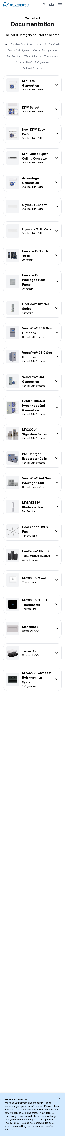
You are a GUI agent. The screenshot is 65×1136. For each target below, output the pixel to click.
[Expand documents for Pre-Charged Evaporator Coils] (33, 458)
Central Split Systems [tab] (19, 50)
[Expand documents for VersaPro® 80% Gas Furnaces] (33, 332)
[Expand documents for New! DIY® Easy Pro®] (33, 133)
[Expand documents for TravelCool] (33, 653)
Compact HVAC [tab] (24, 62)
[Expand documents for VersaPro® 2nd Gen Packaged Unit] (33, 482)
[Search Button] (44, 5)
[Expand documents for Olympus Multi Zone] (33, 231)
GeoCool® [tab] (54, 44)
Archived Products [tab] (32, 68)
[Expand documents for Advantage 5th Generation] (33, 182)
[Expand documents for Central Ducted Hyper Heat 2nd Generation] (33, 407)
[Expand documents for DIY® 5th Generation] (33, 85)
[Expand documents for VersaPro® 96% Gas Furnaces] (33, 356)
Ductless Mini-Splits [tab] (21, 44)
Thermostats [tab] (51, 56)
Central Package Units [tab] (45, 50)
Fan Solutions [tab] (14, 56)
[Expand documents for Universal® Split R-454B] (33, 255)
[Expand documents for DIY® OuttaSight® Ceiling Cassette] (33, 158)
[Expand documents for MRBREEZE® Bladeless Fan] (33, 506)
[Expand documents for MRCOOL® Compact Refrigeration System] (33, 679)
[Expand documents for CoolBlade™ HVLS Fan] (33, 531)
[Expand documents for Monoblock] (33, 628)
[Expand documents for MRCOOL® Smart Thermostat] (33, 604)
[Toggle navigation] (59, 4)
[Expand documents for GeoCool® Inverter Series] (33, 308)
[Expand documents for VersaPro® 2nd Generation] (33, 381)
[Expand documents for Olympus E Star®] (33, 206)
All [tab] (6, 44)
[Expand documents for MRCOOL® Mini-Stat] (33, 580)
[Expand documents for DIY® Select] (33, 109)
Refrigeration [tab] (42, 62)
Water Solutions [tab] (33, 56)
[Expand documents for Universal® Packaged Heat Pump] (33, 281)
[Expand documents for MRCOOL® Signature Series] (33, 433)
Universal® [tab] (40, 44)
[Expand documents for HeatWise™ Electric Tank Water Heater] (33, 555)
